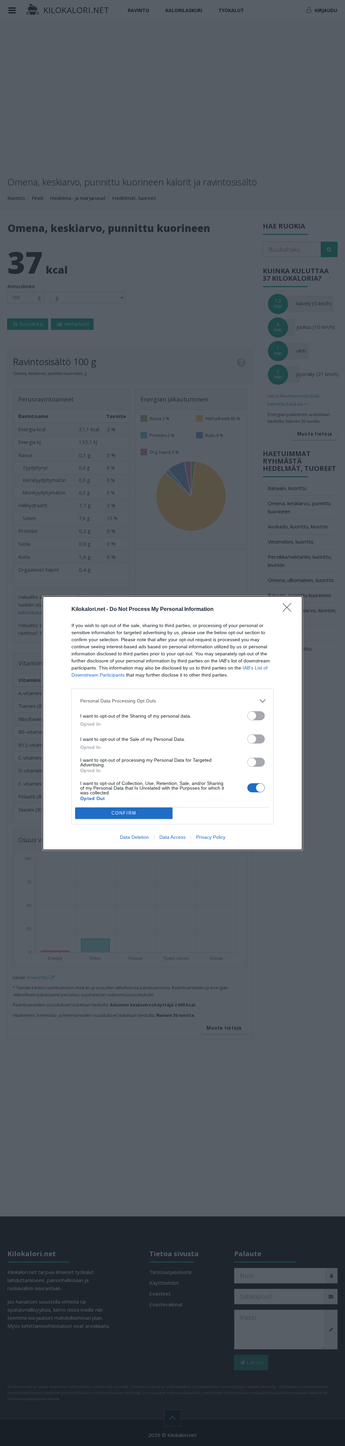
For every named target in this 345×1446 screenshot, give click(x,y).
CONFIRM (124, 813)
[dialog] (172, 723)
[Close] (289, 609)
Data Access (172, 837)
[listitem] (172, 700)
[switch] (256, 715)
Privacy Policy (210, 837)
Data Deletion (134, 837)
